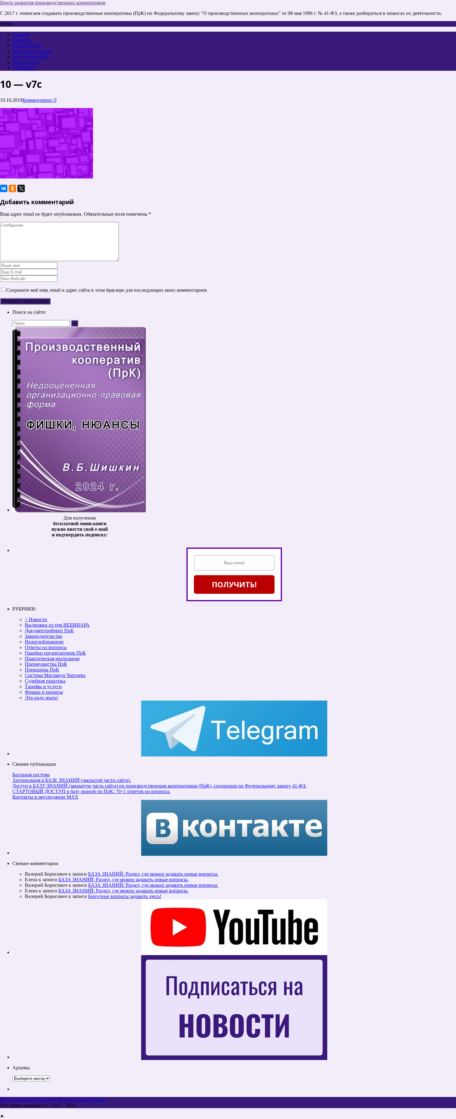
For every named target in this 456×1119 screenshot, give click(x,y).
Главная (20, 34)
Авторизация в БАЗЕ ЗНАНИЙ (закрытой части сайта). (71, 780)
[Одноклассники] (12, 188)
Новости (21, 40)
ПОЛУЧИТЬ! (234, 584)
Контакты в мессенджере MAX (45, 797)
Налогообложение (44, 641)
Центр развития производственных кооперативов (52, 2)
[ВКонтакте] (3, 188)
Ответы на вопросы (46, 647)
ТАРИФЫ (23, 67)
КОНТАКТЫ (26, 45)
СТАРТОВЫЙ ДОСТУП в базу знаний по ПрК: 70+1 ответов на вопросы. (91, 791)
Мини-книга (25, 62)
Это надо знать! (41, 697)
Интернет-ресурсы (32, 51)
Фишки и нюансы (44, 692)
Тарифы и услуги (43, 686)
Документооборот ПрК (49, 630)
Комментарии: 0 (39, 100)
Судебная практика (45, 681)
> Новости (36, 619)
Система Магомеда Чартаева (55, 675)
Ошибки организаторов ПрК (55, 653)
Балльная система (31, 774)
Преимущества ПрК (46, 664)
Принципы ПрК (42, 669)
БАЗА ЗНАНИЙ (29, 56)
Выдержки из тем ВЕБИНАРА (57, 625)
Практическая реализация (52, 658)
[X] (21, 188)
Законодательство (43, 636)
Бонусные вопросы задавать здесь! (124, 896)
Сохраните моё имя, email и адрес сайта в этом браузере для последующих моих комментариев (106, 290)
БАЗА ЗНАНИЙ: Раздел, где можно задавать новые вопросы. (153, 874)
